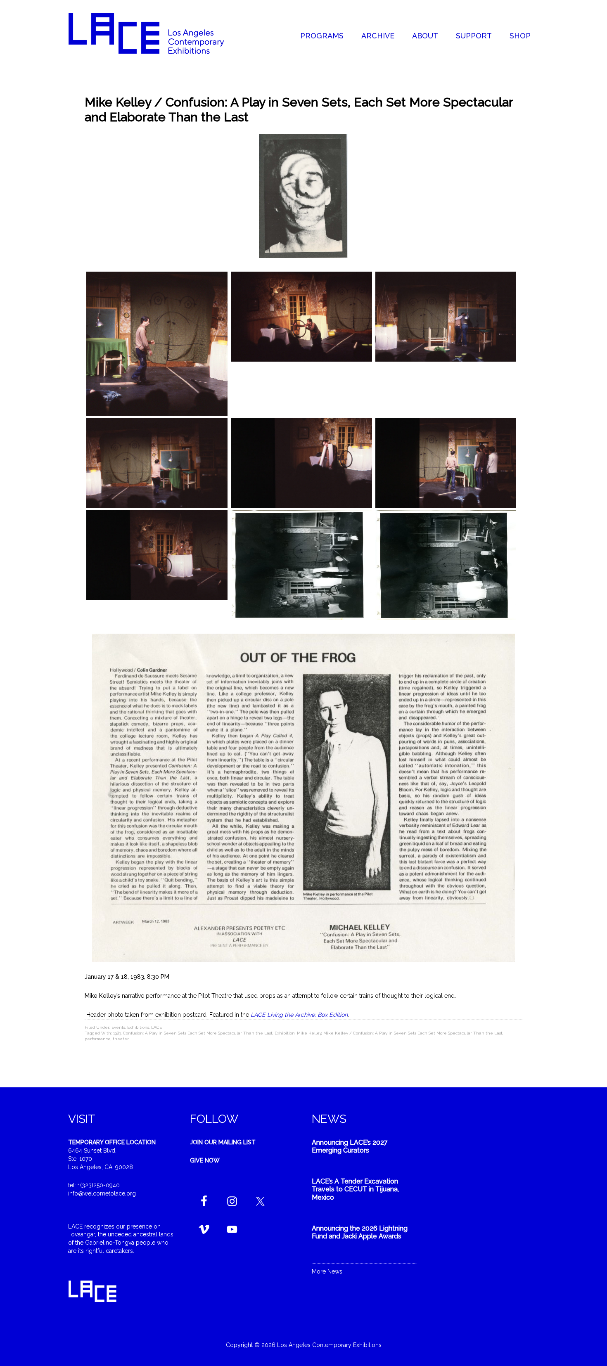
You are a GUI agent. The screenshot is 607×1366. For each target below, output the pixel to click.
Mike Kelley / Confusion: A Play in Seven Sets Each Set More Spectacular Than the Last (413, 1033)
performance (98, 1039)
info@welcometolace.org (102, 1193)
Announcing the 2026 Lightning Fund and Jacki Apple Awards (360, 1232)
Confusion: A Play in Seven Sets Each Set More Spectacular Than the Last (198, 1033)
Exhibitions (138, 1027)
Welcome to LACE (155, 33)
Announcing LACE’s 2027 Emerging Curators (350, 1146)
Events (118, 1027)
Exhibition (285, 1033)
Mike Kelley (309, 1033)
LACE (156, 1027)
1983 (117, 1033)
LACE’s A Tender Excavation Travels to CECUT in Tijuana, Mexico (355, 1189)
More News (327, 1271)
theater (121, 1039)
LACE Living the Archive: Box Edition (299, 1014)
